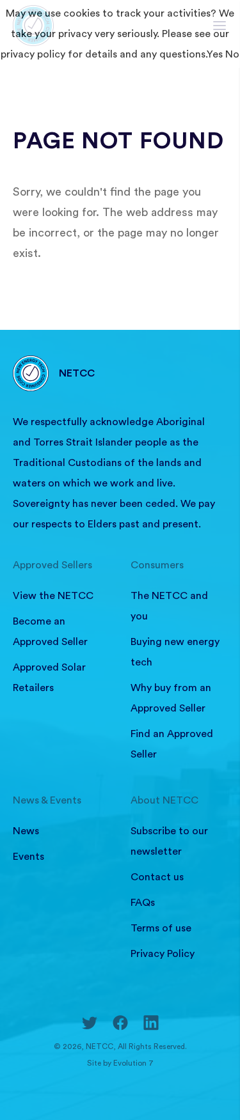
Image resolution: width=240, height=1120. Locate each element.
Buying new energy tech (175, 652)
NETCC (77, 373)
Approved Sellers (52, 565)
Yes (215, 54)
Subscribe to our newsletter (169, 841)
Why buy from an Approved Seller (171, 698)
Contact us (157, 877)
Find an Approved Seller (172, 744)
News (26, 831)
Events (28, 857)
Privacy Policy (163, 954)
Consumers (157, 565)
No (232, 54)
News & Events (47, 800)
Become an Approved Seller (50, 631)
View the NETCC (53, 596)
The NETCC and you (169, 606)
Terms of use (161, 928)
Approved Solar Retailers (49, 677)
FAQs (143, 903)
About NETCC (164, 800)
